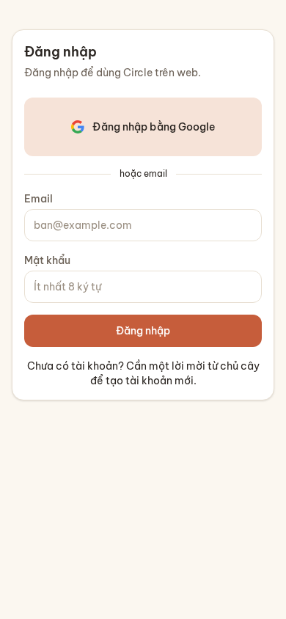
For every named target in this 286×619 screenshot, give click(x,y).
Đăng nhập (143, 330)
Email (38, 198)
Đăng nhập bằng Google (153, 126)
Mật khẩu (47, 260)
